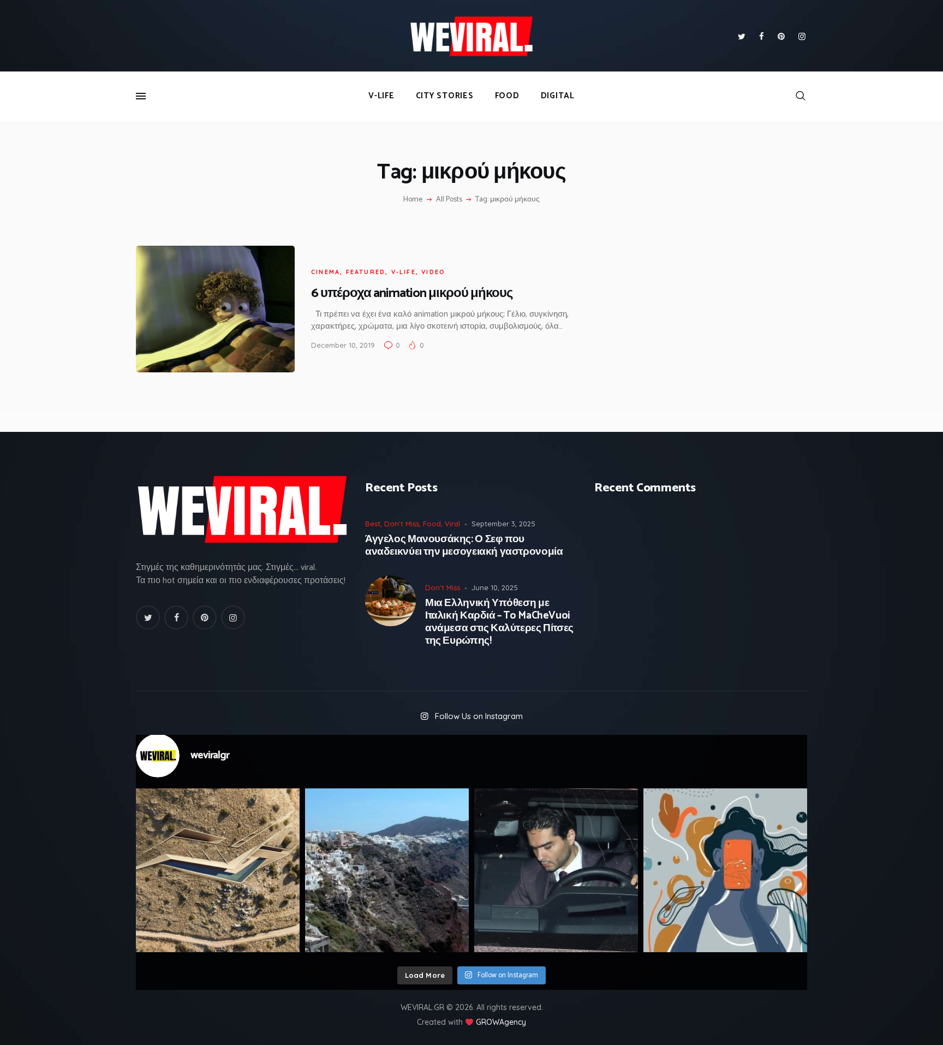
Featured (366, 272)
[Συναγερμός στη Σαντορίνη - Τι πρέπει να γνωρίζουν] (387, 870)
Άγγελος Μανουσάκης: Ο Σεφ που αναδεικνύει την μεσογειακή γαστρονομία (464, 546)
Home (412, 200)
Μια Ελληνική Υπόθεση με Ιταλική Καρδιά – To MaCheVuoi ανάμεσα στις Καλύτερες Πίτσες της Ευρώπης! (499, 622)
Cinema (325, 272)
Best (372, 523)
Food (432, 523)
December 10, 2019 (343, 345)
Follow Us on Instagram (479, 716)
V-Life (403, 272)
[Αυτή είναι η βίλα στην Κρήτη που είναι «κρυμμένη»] (218, 870)
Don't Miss (401, 523)
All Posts (449, 199)
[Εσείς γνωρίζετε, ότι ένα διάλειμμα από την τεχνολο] (725, 870)
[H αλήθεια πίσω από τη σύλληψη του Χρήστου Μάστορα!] (556, 870)
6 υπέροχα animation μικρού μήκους (411, 293)
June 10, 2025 (495, 587)
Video (433, 272)
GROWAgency (501, 1022)
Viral (452, 523)
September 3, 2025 (503, 523)
